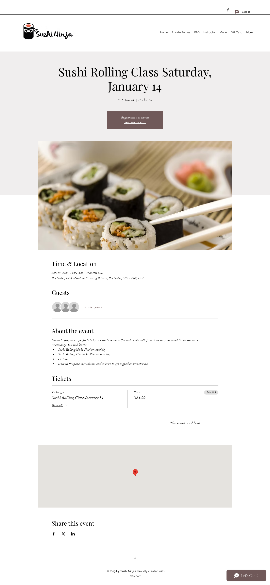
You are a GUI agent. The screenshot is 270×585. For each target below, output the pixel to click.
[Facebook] (228, 10)
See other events (135, 122)
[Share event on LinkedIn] (73, 533)
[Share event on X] (63, 533)
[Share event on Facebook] (54, 533)
